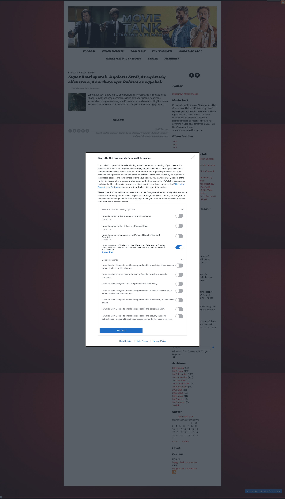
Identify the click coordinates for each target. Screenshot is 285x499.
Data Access (142, 341)
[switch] (179, 216)
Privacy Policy (159, 341)
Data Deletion (125, 341)
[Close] (194, 158)
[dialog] (142, 249)
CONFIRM (121, 331)
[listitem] (142, 209)
